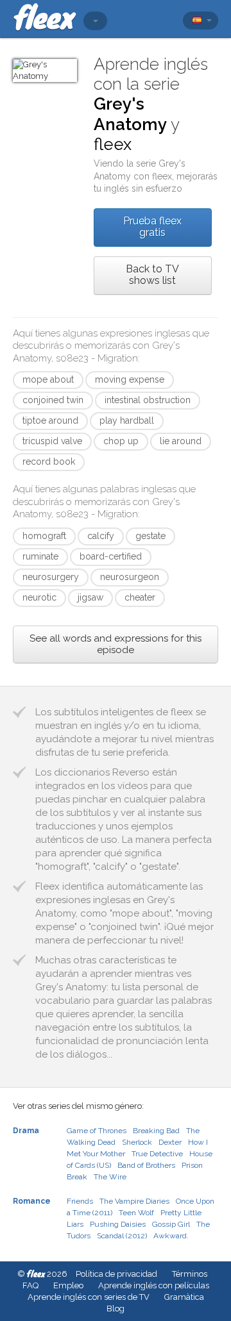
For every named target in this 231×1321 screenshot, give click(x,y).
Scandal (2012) (122, 1235)
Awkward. (171, 1235)
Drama (26, 1130)
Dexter (170, 1142)
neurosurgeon (129, 577)
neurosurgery (50, 577)
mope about (48, 379)
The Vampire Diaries (134, 1201)
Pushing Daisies (118, 1224)
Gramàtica (184, 1297)
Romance (32, 1201)
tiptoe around (50, 420)
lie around (180, 441)
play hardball (126, 420)
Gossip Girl (171, 1224)
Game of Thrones (96, 1130)
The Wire (110, 1176)
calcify (100, 536)
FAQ (30, 1285)
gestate (150, 536)
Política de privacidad (116, 1274)
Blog (115, 1308)
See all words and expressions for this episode (115, 644)
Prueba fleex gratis (152, 226)
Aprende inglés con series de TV (89, 1297)
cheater (139, 597)
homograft (44, 536)
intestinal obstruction (148, 400)
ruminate (40, 556)
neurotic (39, 597)
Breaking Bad (156, 1130)
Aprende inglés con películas (153, 1285)
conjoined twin (52, 400)
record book (48, 461)
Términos (189, 1274)
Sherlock (137, 1142)
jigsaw (90, 597)
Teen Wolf (136, 1212)
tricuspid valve (52, 441)
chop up (121, 441)
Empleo (68, 1285)
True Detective (157, 1153)
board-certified (111, 556)
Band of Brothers (146, 1165)
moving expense (129, 379)
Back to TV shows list (152, 275)
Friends (80, 1201)
